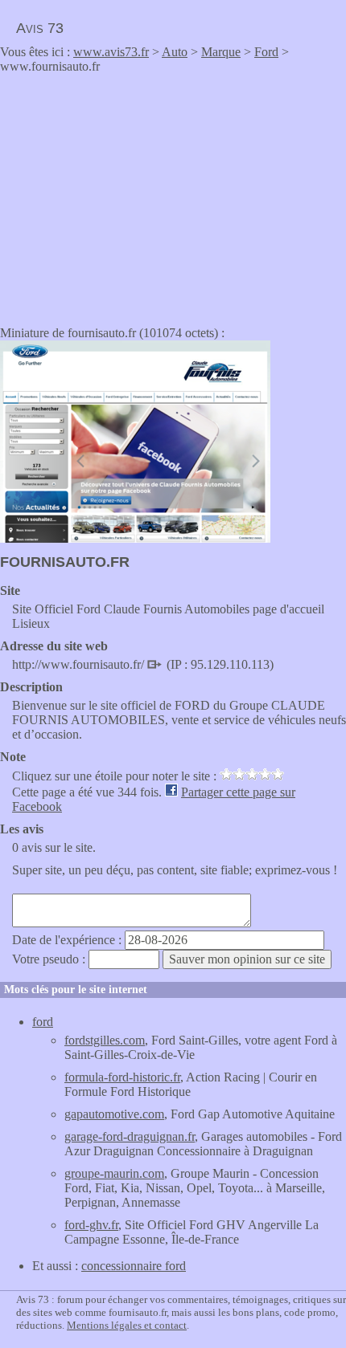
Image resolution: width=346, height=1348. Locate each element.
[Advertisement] (135, 194)
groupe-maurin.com (114, 1173)
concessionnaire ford (133, 1266)
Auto (174, 52)
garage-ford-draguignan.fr (129, 1136)
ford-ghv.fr (91, 1225)
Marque (221, 52)
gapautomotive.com (114, 1114)
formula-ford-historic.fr (122, 1077)
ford (42, 1021)
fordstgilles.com (104, 1040)
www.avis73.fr (111, 52)
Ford (266, 52)
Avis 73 (40, 28)
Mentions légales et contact (127, 1325)
